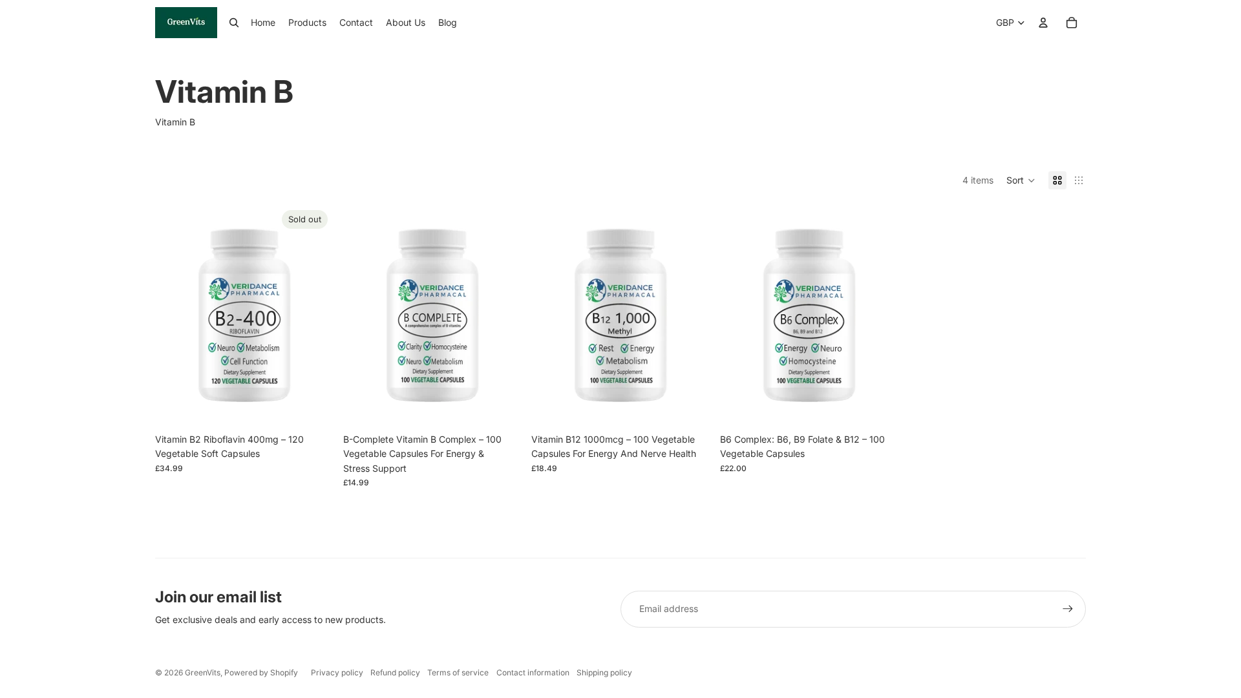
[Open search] (234, 22)
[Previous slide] (174, 316)
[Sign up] (1067, 609)
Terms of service (458, 672)
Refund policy (395, 672)
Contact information (532, 672)
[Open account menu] (1043, 22)
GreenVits (202, 672)
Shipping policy (604, 672)
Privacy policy (337, 672)
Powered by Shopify (261, 672)
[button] (1020, 180)
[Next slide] (313, 316)
